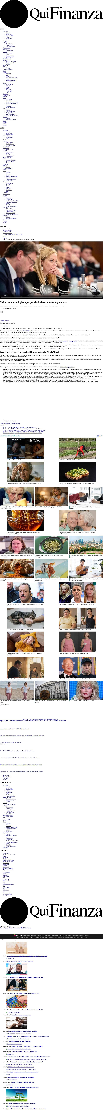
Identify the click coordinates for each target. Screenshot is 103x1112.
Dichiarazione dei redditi (9, 854)
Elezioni (8, 68)
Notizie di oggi (6, 775)
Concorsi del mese (7, 233)
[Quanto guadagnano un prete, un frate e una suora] (53, 958)
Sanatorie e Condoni (8, 868)
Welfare (5, 865)
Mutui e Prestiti (9, 50)
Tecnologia (5, 117)
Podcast (5, 96)
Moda (7, 54)
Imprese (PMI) (9, 35)
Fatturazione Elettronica (11, 103)
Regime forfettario (10, 796)
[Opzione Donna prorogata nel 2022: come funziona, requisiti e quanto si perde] (53, 948)
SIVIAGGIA (70, 935)
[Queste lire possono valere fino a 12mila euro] (53, 1039)
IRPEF (4, 873)
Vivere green (9, 81)
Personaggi (5, 65)
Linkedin (5, 325)
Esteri (4, 71)
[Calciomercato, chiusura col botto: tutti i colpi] (53, 1079)
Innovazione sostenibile (11, 77)
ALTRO (2, 127)
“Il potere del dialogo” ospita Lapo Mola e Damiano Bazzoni (14, 728)
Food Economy (9, 53)
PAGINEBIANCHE (55, 935)
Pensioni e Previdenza (11, 107)
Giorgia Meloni (6, 423)
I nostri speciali (6, 95)
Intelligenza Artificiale (11, 119)
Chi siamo (18, 937)
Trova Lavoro (9, 44)
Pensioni (5, 41)
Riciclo (7, 79)
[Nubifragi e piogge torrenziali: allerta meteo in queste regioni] (53, 1069)
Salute (4, 121)
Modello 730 (6, 890)
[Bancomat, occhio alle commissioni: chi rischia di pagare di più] (53, 1059)
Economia (5, 31)
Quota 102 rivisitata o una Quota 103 (67, 341)
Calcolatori (5, 108)
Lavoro (4, 42)
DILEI (66, 935)
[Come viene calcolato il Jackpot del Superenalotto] (53, 1049)
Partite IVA (8, 813)
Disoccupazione (10, 812)
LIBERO (24, 935)
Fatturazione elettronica (8, 884)
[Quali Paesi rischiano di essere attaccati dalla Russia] (53, 1074)
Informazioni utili (7, 797)
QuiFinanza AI (6, 48)
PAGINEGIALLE (34, 935)
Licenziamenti (6, 872)
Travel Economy (10, 56)
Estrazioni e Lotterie (11, 61)
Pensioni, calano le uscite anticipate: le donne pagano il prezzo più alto (19, 427)
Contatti (5, 125)
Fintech (8, 118)
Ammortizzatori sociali (8, 869)
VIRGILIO (29, 935)
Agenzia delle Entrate (8, 861)
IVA (4, 871)
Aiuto (46, 937)
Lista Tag (5, 895)
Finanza (8, 33)
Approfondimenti (7, 777)
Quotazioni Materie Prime (12, 115)
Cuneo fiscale (6, 887)
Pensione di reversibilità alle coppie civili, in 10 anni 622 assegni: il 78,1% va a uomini (23, 431)
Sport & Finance (7, 58)
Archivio (28, 927)
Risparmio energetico (11, 80)
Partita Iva (8, 106)
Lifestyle (5, 52)
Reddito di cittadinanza (8, 860)
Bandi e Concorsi (10, 45)
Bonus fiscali (9, 792)
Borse (4, 83)
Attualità (5, 122)
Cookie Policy (32, 937)
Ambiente (8, 73)
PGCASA (49, 935)
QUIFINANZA (75, 935)
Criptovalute (9, 100)
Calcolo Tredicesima (11, 111)
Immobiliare (6, 49)
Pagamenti (5, 857)
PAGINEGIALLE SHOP (42, 935)
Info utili (5, 60)
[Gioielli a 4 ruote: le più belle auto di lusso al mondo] (53, 1064)
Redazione (5, 847)
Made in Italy (6, 867)
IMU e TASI (6, 880)
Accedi (2, 29)
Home (4, 236)
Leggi (7, 39)
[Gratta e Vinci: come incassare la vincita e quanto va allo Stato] (53, 1001)
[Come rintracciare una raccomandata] (53, 1012)
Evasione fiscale (10, 794)
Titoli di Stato (9, 90)
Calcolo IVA (9, 110)
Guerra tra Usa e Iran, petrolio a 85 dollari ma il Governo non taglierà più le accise (19, 757)
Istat (4, 882)
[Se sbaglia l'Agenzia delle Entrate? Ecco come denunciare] (53, 985)
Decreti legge (6, 853)
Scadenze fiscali (7, 231)
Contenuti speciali (4, 927)
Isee (4, 886)
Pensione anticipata (10, 804)
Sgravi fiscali (6, 864)
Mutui (7, 104)
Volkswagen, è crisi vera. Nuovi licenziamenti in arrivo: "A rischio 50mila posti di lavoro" (21, 771)
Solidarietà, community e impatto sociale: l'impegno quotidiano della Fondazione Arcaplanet (22, 735)
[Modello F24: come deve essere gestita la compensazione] (53, 1085)
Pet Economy (9, 57)
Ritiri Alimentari (10, 62)
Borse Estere (9, 91)
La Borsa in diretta (7, 229)
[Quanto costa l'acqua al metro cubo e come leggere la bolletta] (53, 1044)
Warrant (8, 88)
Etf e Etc (8, 85)
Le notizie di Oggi (7, 894)
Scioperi (8, 64)
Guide (4, 98)
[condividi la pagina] (1, 312)
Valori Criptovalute (10, 114)
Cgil (1, 423)
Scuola (4, 859)
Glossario (5, 94)
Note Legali (23, 937)
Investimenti (9, 34)
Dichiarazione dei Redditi (12, 102)
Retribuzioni (9, 811)
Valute (7, 92)
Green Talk (8, 76)
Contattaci (11, 927)
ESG (7, 75)
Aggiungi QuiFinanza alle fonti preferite (12, 234)
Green (4, 72)
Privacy (27, 937)
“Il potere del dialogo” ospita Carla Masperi (10, 742)
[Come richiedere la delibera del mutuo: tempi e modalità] (53, 1023)
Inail (4, 888)
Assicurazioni (9, 99)
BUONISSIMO (81, 935)
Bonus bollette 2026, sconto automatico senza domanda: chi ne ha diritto (17, 751)
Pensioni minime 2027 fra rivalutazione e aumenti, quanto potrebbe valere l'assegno (23, 429)
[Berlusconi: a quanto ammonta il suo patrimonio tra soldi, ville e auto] (53, 969)
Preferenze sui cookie (40, 937)
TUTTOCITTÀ (61, 935)
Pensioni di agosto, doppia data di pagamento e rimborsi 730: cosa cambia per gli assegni (21, 764)
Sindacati (12, 423)
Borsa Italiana (9, 84)
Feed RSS (23, 927)
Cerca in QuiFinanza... (5, 926)
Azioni (7, 87)
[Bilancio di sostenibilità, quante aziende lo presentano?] (53, 1095)
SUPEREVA (86, 935)
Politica (5, 67)
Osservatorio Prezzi (7, 69)
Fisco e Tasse (6, 37)
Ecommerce (6, 863)
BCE (4, 877)
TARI (4, 891)
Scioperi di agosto (7, 230)
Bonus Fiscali (9, 38)
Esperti (4, 123)
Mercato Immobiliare (8, 815)
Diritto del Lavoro (10, 46)
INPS (4, 856)
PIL (4, 883)
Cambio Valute (9, 113)
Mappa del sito (17, 927)
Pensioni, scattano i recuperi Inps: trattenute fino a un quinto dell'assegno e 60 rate (22, 433)
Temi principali (6, 892)
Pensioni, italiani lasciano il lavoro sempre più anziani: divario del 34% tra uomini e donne (24, 430)
